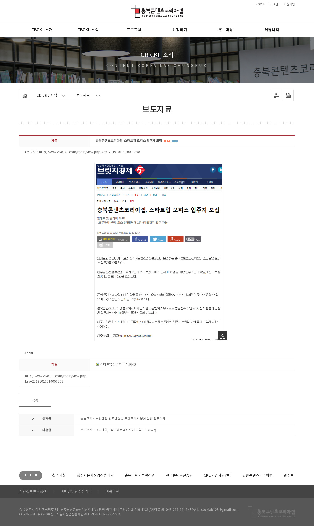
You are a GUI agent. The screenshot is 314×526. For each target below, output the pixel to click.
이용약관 (113, 492)
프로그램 (134, 30)
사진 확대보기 (223, 336)
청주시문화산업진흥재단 (95, 475)
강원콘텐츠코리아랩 (258, 475)
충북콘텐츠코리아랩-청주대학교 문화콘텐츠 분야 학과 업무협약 (122, 419)
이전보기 (25, 475)
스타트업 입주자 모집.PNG (118, 365)
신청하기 (179, 30)
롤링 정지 (36, 475)
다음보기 (30, 475)
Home (20, 92)
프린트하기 (288, 95)
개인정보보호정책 (33, 492)
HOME (259, 4)
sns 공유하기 (277, 95)
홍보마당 (225, 30)
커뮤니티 (271, 30)
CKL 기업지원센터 (217, 475)
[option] (59, 475)
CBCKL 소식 (88, 30)
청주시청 (59, 475)
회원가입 (289, 4)
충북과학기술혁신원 (140, 475)
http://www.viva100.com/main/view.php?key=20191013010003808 (89, 152)
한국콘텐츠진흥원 (179, 475)
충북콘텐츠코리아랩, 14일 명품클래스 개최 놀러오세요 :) (118, 430)
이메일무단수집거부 (76, 492)
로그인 (274, 4)
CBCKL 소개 (42, 30)
